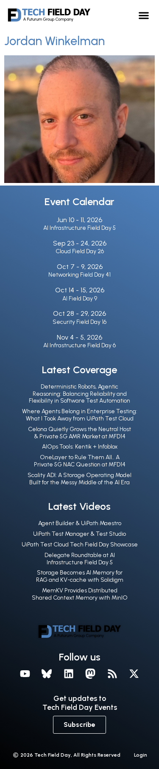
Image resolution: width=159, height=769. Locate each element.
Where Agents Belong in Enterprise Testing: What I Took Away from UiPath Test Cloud (79, 415)
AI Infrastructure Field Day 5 (79, 228)
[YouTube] (25, 673)
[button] (144, 15)
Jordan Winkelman (54, 41)
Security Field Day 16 (79, 322)
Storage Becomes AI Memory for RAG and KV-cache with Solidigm (79, 576)
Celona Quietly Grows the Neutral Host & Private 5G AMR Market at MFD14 (79, 433)
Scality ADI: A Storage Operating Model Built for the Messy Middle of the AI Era (79, 479)
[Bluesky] (46, 673)
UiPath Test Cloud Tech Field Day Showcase (80, 544)
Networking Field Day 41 (79, 274)
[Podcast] (112, 673)
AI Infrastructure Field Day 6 (79, 345)
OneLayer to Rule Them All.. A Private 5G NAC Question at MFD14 (80, 461)
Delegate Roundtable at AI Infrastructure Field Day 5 (80, 559)
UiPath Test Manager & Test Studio (79, 533)
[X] (134, 673)
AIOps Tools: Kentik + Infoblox (79, 446)
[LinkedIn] (68, 673)
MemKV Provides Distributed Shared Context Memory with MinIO (80, 594)
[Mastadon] (91, 673)
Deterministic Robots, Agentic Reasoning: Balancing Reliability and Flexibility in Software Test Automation (79, 394)
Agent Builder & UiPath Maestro (79, 523)
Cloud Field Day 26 (80, 251)
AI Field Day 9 (79, 298)
